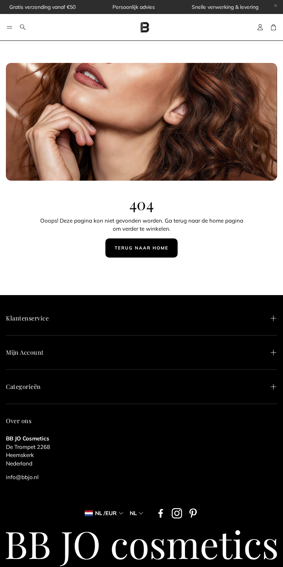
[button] (9, 27)
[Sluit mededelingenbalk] (275, 5)
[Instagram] (177, 513)
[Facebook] (161, 513)
